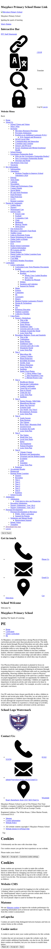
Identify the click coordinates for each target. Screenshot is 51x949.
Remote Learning (16, 201)
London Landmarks (27, 386)
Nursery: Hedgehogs (23, 318)
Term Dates (14, 180)
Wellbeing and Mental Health (21, 518)
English (18, 269)
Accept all (14, 857)
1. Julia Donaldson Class (34, 376)
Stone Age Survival (27, 405)
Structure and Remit (22, 161)
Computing (19, 292)
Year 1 (17, 352)
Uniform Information (18, 248)
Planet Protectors (26, 358)
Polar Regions (25, 420)
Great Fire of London (28, 388)
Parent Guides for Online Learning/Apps (25, 254)
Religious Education (22, 310)
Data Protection (16, 197)
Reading (23, 273)
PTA (12, 244)
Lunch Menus (15, 256)
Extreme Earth (25, 407)
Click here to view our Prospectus (27, 501)
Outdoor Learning (22, 312)
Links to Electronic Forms (20, 235)
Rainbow (18, 467)
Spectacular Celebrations (29, 384)
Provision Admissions (23, 133)
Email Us (45, 577)
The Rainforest (25, 444)
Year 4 (17, 416)
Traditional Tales (26, 327)
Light (22, 461)
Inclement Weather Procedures (21, 261)
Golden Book (15, 205)
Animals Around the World (30, 331)
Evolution (23, 459)
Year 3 (17, 399)
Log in (45, 107)
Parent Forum (15, 241)
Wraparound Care (17, 209)
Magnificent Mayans (27, 403)
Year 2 (17, 380)
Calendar (13, 182)
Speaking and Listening (29, 284)
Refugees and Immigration (30, 454)
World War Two (26, 437)
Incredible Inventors (27, 361)
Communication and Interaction (27, 141)
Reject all (5, 857)
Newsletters (14, 184)
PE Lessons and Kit (17, 250)
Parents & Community (14, 203)
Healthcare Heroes (27, 382)
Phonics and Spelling (28, 271)
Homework (14, 471)
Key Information (12, 167)
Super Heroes (25, 324)
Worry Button (6, 24)
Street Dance (20, 227)
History (18, 299)
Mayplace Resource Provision (26, 131)
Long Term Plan (26, 333)
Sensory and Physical (23, 146)
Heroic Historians (26, 365)
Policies (13, 178)
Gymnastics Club (21, 218)
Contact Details (16, 188)
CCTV (13, 199)
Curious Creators (26, 356)
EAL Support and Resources (30, 137)
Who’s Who (14, 126)
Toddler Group (16, 233)
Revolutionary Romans (28, 412)
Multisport (19, 222)
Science (18, 290)
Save (21, 947)
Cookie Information (13, 821)
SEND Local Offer (22, 139)
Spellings (23, 369)
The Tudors (24, 435)
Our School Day (16, 229)
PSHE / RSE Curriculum (24, 514)
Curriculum (10, 263)
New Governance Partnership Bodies (29, 158)
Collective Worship (22, 314)
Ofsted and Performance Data (21, 186)
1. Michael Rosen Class (33, 378)
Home (8, 120)
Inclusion (13, 129)
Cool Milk (14, 258)
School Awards (16, 495)
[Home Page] (11, 12)
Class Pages (14, 316)
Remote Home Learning (19, 473)
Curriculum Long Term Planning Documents (32, 267)
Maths (17, 288)
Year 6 (17, 450)
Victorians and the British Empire (32, 456)
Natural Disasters (26, 446)
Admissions (10, 497)
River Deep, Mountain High (30, 424)
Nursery (13, 207)
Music (17, 305)
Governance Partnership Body (21, 154)
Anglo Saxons (25, 418)
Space (22, 442)
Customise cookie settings (29, 857)
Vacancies (14, 165)
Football (18, 216)
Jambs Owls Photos (27, 371)
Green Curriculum (17, 265)
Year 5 (17, 433)
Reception (19, 478)
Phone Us (45, 559)
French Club (20, 214)
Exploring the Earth (27, 429)
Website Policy (11, 823)
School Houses (16, 152)
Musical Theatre (21, 224)
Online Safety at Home (19, 239)
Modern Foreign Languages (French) (29, 301)
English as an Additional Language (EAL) (31, 135)
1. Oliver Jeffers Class (33, 373)
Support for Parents (27, 286)
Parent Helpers (15, 252)
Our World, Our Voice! (28, 410)
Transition (23, 463)
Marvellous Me (25, 354)
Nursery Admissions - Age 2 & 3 (22, 507)
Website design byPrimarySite (18, 829)
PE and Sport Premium (19, 192)
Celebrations (24, 322)
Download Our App (13, 527)
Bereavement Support (23, 520)
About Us (9, 122)
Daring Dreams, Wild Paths (30, 401)
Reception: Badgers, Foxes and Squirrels (30, 335)
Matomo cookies (13, 908)
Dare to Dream (25, 390)
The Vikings (24, 422)
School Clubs (15, 212)
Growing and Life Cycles (29, 329)
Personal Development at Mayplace (23, 512)
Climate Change (26, 452)
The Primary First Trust (19, 163)
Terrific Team (25, 363)
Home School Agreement (19, 246)
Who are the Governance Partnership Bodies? (32, 156)
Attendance (14, 171)
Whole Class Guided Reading (36, 275)
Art (16, 307)
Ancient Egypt (25, 427)
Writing (23, 282)
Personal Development (14, 510)
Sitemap (9, 818)
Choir (17, 220)
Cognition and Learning (24, 143)
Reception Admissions (18, 503)
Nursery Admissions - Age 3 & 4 (22, 505)
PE (16, 295)
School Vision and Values (20, 124)
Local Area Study (26, 439)
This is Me (24, 320)
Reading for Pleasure (32, 280)
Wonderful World (26, 348)
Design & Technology (23, 303)
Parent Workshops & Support (21, 237)
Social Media (15, 190)
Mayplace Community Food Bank (23, 231)
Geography (19, 297)
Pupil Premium (16, 195)
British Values (15, 522)
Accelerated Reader (17, 469)
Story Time (29, 278)
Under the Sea (25, 393)
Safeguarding (15, 169)
